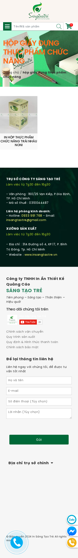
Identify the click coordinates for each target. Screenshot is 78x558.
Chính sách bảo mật (22, 347)
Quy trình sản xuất (20, 337)
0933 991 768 (31, 215)
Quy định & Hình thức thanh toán (32, 342)
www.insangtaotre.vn (41, 254)
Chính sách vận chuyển (24, 331)
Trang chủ (11, 72)
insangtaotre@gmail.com (26, 220)
